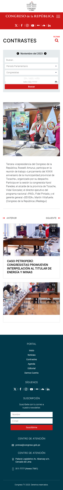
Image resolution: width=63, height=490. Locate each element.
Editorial (31, 368)
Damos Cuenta (31, 373)
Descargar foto (13, 107)
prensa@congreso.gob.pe (27, 445)
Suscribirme (31, 427)
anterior (11, 218)
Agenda (31, 364)
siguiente (51, 218)
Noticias (31, 355)
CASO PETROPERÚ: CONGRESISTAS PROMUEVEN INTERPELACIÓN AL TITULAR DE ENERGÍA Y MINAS (29, 266)
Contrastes (31, 359)
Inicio (31, 350)
